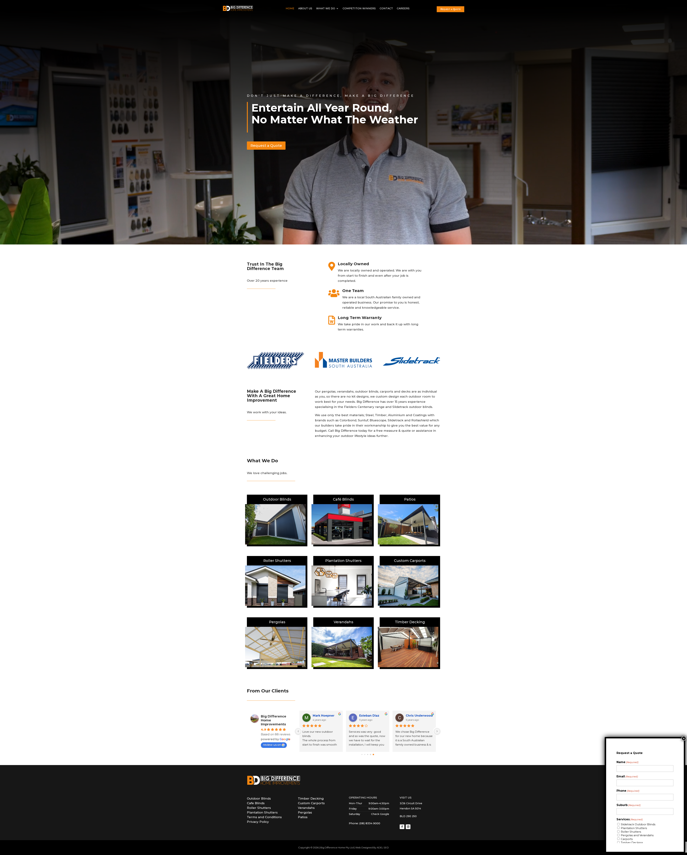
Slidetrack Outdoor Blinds (638, 824)
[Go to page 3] (370, 754)
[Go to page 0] (361, 754)
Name (627, 762)
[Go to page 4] (373, 754)
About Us (305, 8)
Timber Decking (632, 842)
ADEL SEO (383, 847)
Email (627, 776)
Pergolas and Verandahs (637, 835)
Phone (628, 790)
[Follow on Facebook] (402, 826)
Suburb (628, 805)
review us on (272, 744)
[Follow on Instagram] (408, 826)
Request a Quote (450, 9)
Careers (403, 8)
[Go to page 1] (365, 754)
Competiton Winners (359, 8)
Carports (627, 839)
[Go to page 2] (367, 754)
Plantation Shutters (634, 828)
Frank (363, 715)
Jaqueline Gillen (418, 715)
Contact (386, 8)
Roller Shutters (631, 831)
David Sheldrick (325, 715)
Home (290, 8)
